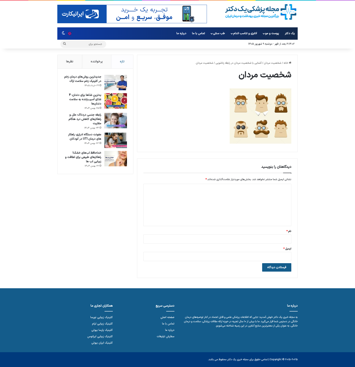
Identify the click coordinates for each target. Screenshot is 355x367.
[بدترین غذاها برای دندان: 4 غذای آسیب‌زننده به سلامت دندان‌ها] (115, 101)
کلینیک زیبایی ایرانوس (100, 336)
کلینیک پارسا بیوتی (102, 330)
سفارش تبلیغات (165, 336)
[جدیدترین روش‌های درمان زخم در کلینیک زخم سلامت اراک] (115, 82)
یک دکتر (290, 33)
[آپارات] (70, 33)
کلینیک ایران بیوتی (102, 343)
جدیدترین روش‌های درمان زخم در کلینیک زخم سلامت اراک (82, 79)
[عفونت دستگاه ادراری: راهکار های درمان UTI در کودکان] (115, 140)
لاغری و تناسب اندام (245, 33)
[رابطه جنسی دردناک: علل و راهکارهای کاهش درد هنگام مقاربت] (115, 120)
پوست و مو (272, 33)
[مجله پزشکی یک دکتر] (261, 12)
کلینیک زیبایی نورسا (101, 317)
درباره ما (181, 33)
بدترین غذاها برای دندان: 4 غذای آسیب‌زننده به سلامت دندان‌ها (85, 99)
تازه (122, 61)
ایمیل (287, 249)
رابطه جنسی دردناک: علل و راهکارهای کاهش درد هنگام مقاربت (85, 119)
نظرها (69, 61)
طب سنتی (219, 33)
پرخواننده (97, 61)
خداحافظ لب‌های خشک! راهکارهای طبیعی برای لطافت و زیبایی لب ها (83, 157)
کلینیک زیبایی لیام (102, 324)
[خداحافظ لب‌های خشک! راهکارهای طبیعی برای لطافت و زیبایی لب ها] (115, 158)
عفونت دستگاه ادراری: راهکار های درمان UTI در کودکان (84, 136)
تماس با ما (198, 33)
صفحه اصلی (167, 317)
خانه (286, 63)
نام (288, 231)
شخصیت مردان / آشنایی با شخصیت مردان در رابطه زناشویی (248, 63)
